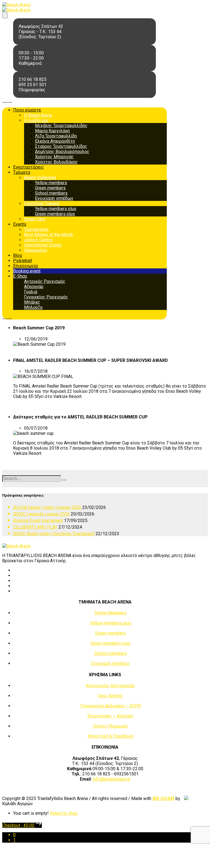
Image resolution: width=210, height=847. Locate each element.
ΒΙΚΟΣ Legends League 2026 (41, 514)
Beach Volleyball (40, 177)
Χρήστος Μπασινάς (54, 156)
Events (19, 224)
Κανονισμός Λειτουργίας (110, 685)
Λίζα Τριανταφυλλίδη (56, 136)
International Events (43, 245)
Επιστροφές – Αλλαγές (111, 716)
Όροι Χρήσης (110, 695)
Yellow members (51, 182)
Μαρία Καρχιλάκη (52, 130)
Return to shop (64, 813)
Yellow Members (110, 613)
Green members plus (55, 213)
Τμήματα (21, 172)
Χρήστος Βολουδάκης (56, 162)
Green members (50, 187)
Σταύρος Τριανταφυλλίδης (61, 146)
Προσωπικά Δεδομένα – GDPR (110, 705)
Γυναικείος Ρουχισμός (46, 297)
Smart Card (34, 219)
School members (51, 193)
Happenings (35, 250)
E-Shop (20, 276)
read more (23, 349)
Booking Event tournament (38, 520)
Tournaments (36, 229)
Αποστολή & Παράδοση (110, 736)
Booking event (26, 271)
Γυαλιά (30, 291)
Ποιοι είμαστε (27, 110)
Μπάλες (32, 302)
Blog (17, 255)
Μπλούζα (33, 307)
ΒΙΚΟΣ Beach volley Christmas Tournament (54, 533)
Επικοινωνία (25, 265)
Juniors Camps (38, 239)
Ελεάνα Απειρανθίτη (55, 141)
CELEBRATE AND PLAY (35, 527)
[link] (163, 798)
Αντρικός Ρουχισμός (44, 281)
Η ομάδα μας (36, 120)
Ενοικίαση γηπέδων (54, 198)
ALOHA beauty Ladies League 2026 (47, 507)
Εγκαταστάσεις (28, 167)
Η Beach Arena (38, 115)
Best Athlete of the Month (48, 234)
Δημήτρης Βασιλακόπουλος (62, 151)
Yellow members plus (55, 208)
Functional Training (41, 203)
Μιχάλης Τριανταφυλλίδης (61, 125)
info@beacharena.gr (111, 779)
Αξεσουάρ (33, 286)
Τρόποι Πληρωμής (111, 726)
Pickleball (22, 260)
